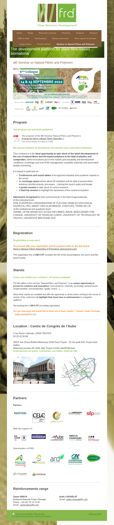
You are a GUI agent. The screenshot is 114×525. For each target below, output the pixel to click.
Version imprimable (24, 514)
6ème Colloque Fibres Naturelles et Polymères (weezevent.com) (45, 249)
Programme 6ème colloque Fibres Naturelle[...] (43, 138)
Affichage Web (95, 514)
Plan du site (39, 514)
